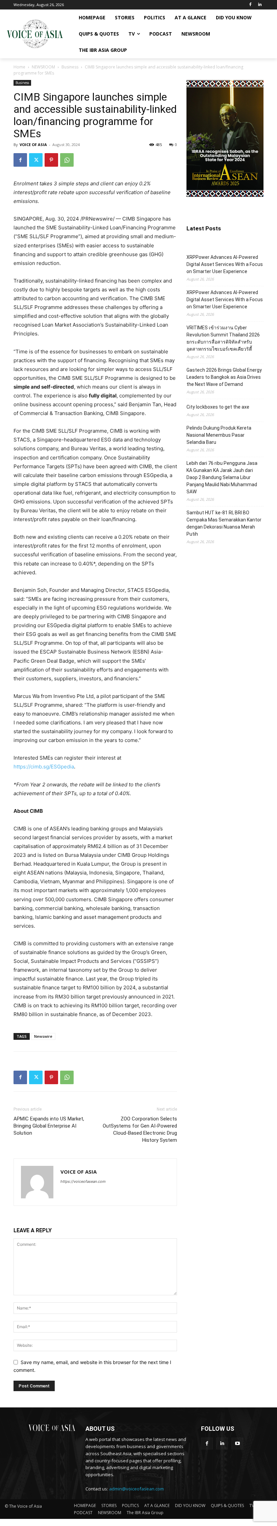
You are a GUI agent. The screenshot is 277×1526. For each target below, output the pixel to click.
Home (19, 67)
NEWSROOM (43, 67)
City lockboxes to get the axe (217, 407)
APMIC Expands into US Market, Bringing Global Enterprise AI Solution (49, 1126)
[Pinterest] (51, 160)
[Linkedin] (259, 5)
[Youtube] (237, 1443)
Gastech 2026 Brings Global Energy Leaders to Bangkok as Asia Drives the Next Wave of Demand (224, 377)
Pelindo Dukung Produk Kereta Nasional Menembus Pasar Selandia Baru (218, 435)
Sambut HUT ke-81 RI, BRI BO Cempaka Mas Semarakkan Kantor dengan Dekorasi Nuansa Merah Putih (223, 523)
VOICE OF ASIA (33, 144)
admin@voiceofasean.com (136, 1489)
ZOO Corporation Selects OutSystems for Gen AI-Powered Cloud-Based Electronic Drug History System (140, 1129)
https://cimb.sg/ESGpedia (44, 766)
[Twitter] (36, 160)
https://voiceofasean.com (83, 1181)
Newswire (43, 1036)
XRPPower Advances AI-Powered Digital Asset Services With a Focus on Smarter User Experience (224, 264)
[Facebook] (250, 5)
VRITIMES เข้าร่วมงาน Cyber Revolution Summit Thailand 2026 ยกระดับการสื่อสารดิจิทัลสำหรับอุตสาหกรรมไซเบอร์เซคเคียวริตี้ (223, 338)
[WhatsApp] (67, 160)
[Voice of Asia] (35, 34)
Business (69, 67)
